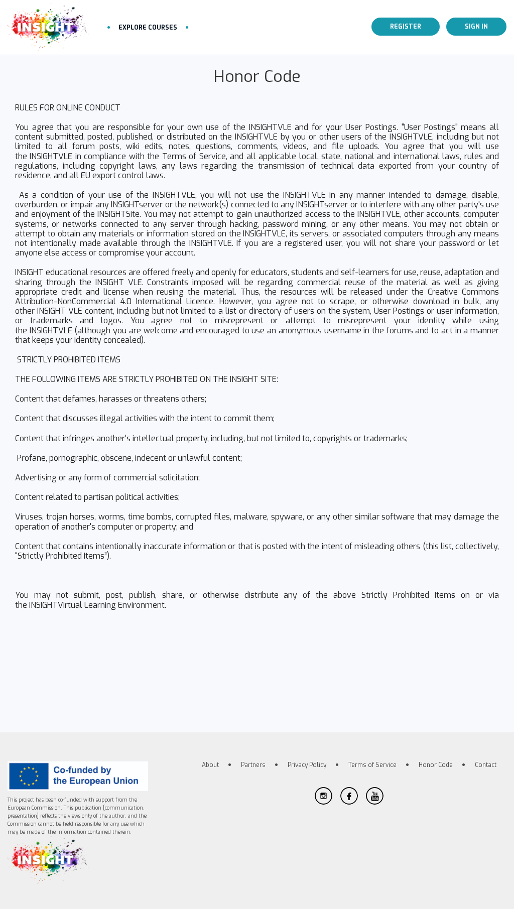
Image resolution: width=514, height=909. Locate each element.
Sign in (476, 27)
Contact (485, 765)
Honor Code (436, 765)
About (210, 765)
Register (405, 27)
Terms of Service (372, 765)
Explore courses (147, 28)
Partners (253, 765)
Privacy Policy (307, 765)
